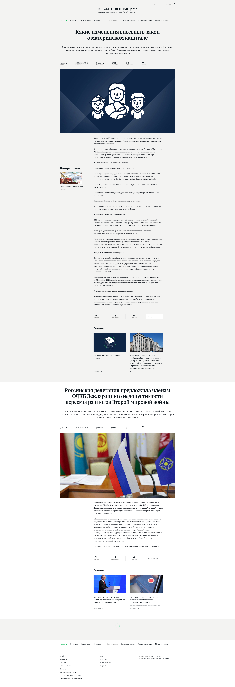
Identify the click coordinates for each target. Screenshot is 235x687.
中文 (166, 4)
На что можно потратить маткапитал (72, 186)
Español (161, 4)
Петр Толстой (118, 541)
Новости (63, 62)
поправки (118, 141)
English (155, 4)
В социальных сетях (68, 4)
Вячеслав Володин (141, 157)
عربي (170, 4)
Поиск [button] (174, 4)
